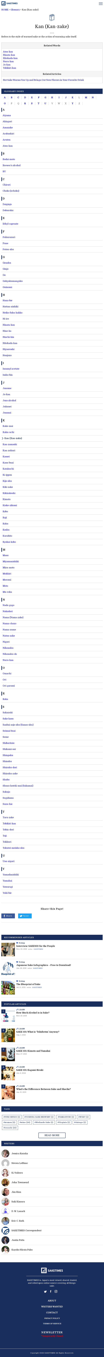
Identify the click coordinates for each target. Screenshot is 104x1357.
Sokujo (6, 792)
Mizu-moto (8, 567)
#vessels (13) (10, 1128)
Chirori (6, 185)
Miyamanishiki (11, 561)
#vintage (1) (80, 1122)
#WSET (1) (83, 1117)
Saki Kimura (18, 1201)
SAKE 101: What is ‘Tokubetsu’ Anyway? (37, 1032)
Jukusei (7, 406)
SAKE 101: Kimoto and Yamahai (33, 1051)
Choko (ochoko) (11, 191)
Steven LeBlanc (20, 1163)
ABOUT (52, 1301)
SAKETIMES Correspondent (26, 1230)
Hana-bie (7, 300)
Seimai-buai (9, 731)
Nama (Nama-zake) (13, 617)
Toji (5, 836)
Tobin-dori (8, 830)
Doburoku (8, 210)
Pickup (22, 943)
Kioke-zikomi (10, 505)
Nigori (6, 642)
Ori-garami (9, 686)
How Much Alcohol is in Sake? (32, 1013)
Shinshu (7, 761)
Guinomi (7, 287)
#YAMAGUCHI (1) (66, 1117)
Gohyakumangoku (13, 281)
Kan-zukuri (9, 450)
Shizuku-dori (10, 767)
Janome (7, 388)
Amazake (8, 127)
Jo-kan (6, 65)
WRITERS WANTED (52, 1307)
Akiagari (7, 121)
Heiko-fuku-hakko (12, 313)
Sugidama (8, 798)
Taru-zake (8, 817)
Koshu (6, 530)
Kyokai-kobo (9, 542)
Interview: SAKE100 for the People (35, 946)
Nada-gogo (8, 605)
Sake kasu (8, 719)
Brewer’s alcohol (11, 165)
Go (4, 275)
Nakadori (8, 611)
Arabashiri (8, 134)
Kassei (6, 456)
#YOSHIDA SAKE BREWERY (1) (38, 1117)
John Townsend (20, 1182)
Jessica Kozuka (20, 1153)
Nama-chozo (9, 623)
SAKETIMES (38, 949)
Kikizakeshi (9, 493)
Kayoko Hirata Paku (22, 1250)
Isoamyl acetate (11, 369)
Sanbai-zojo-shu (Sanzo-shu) (18, 725)
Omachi (7, 673)
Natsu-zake (9, 636)
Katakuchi (8, 469)
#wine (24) (25, 1122)
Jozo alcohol (9, 400)
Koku (5, 524)
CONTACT (52, 1312)
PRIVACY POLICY (52, 1318)
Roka (5, 699)
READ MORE (52, 1135)
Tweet (26, 916)
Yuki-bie (7, 893)
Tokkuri (7, 842)
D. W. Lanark (18, 1211)
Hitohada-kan (10, 58)
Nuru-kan (8, 61)
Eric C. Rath (18, 1221)
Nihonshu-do (10, 654)
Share (9, 916)
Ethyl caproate (10, 224)
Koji (5, 517)
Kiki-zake (8, 487)
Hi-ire (6, 319)
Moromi (7, 580)
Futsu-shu (8, 249)
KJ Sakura (17, 1173)
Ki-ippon (7, 475)
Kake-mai (8, 426)
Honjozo (7, 355)
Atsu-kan (8, 52)
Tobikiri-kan (9, 68)
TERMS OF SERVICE (52, 1324)
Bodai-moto (9, 159)
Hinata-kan (9, 55)
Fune (5, 243)
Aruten (6, 140)
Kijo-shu (7, 481)
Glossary (15, 10)
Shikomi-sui (9, 749)
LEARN (21, 1010)
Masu (6, 555)
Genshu (7, 263)
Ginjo (5, 269)
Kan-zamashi (10, 444)
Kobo (5, 511)
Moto (5, 586)
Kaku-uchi (8, 432)
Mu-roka (7, 592)
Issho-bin (8, 375)
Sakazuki (8, 712)
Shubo (6, 780)
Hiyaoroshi (8, 349)
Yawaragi (8, 887)
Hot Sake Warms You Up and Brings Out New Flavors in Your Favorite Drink (43, 80)
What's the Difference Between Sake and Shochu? (43, 1089)
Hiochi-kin (8, 337)
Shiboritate (8, 743)
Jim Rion (16, 1192)
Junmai (7, 413)
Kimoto (6, 499)
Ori (4, 679)
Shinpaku (8, 755)
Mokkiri (7, 574)
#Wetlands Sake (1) (44, 1122)
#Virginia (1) (64, 1122)
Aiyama (7, 115)
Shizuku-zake (10, 773)
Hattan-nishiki (10, 306)
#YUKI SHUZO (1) (12, 1117)
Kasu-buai (8, 463)
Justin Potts (18, 1240)
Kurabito (7, 536)
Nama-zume (9, 629)
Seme (6, 737)
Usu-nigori (8, 861)
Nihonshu (8, 648)
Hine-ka (7, 331)
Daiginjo (7, 204)
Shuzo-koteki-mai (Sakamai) (18, 786)
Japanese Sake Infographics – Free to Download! (43, 965)
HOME (4, 10)
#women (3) (9, 1122)
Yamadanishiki (11, 874)
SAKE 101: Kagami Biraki (29, 1070)
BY (4, 171)
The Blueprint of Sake (28, 984)
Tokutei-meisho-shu (13, 848)
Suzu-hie (7, 804)
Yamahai (7, 881)
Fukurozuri (9, 237)
